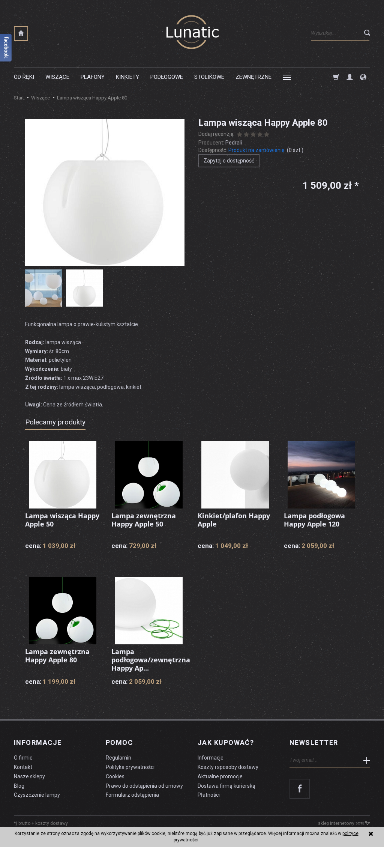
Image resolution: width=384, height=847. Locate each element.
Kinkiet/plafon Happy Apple (234, 519)
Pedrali (233, 143)
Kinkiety (127, 77)
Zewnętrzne (254, 77)
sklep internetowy (336, 823)
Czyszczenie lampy (37, 795)
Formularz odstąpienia (132, 795)
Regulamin (118, 758)
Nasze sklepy (29, 776)
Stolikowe (209, 77)
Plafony (93, 77)
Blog (19, 786)
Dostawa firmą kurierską (226, 786)
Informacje (38, 742)
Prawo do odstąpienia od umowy (144, 786)
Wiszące (57, 77)
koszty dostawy (51, 823)
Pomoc (119, 742)
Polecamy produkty (55, 422)
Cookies (115, 776)
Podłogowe (166, 77)
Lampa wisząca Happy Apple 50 (62, 519)
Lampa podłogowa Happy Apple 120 (314, 519)
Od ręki (24, 77)
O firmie (23, 758)
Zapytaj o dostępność (229, 161)
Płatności (209, 795)
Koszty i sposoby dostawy (228, 767)
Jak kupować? (226, 742)
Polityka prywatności (130, 767)
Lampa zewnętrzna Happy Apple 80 (57, 655)
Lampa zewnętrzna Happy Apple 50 (143, 519)
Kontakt (23, 767)
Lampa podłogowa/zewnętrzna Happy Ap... (150, 659)
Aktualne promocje (220, 776)
